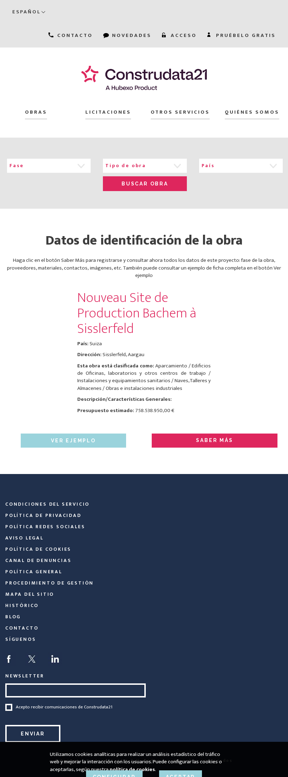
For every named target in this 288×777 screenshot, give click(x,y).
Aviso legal (24, 538)
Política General (33, 572)
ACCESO (183, 35)
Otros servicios (180, 112)
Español (26, 11)
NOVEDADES (130, 35)
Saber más (214, 440)
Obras (36, 112)
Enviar (33, 734)
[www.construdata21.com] (144, 78)
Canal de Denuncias (38, 560)
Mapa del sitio (29, 594)
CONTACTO (74, 35)
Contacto (21, 628)
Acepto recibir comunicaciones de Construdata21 (64, 707)
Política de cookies (38, 549)
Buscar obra (145, 184)
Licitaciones (108, 112)
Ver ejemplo (73, 440)
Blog (13, 617)
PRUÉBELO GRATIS (245, 35)
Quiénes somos (252, 112)
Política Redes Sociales (45, 527)
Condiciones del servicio (47, 504)
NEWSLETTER (24, 676)
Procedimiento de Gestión (49, 583)
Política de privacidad (43, 515)
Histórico (22, 605)
